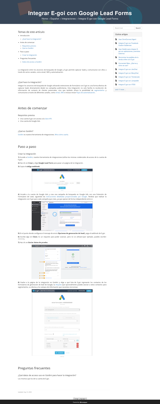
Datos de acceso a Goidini (32, 62)
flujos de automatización (85, 92)
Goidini (20, 134)
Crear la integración (29, 55)
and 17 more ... (120, 89)
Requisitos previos (29, 46)
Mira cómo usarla (61, 134)
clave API (48, 119)
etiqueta (59, 285)
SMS (62, 92)
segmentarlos (99, 90)
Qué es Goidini (27, 48)
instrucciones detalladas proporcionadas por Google (66, 196)
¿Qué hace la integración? (31, 39)
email (58, 92)
